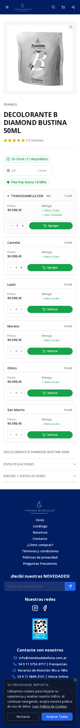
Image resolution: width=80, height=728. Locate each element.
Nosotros (40, 532)
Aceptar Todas (57, 716)
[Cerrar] (75, 680)
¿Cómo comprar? (40, 545)
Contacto (40, 538)
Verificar (52, 309)
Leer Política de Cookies (49, 706)
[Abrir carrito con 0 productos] (63, 7)
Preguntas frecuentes (40, 563)
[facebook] (45, 608)
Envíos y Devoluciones (25, 476)
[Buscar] (53, 7)
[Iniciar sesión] (72, 7)
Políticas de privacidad (40, 557)
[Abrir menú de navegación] (7, 7)
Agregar (53, 226)
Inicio (40, 520)
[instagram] (35, 608)
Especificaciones (19, 464)
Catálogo (40, 526)
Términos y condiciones (40, 551)
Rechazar (23, 716)
